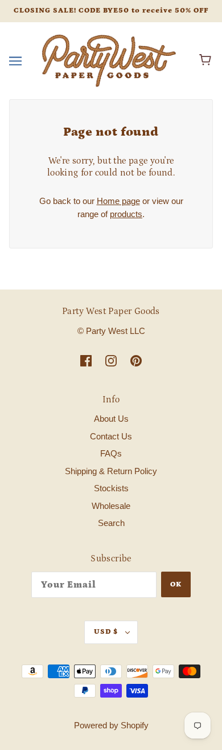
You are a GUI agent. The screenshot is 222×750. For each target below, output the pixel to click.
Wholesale (111, 506)
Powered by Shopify (111, 725)
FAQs (111, 453)
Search (111, 523)
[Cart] (207, 60)
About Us (111, 418)
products (126, 214)
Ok (176, 584)
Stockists (111, 488)
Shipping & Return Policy (111, 471)
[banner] (108, 59)
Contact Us (111, 436)
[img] (85, 360)
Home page (118, 201)
